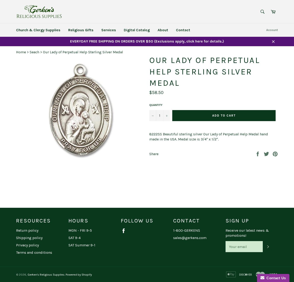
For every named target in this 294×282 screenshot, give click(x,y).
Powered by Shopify (79, 274)
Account (272, 30)
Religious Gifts (80, 30)
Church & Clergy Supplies (38, 30)
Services (108, 30)
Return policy (27, 230)
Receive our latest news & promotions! (247, 233)
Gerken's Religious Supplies (46, 274)
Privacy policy (27, 245)
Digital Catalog (137, 30)
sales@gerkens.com (189, 238)
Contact (183, 30)
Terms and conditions (34, 252)
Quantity (155, 105)
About (163, 30)
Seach (34, 52)
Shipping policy (29, 238)
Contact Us (275, 278)
